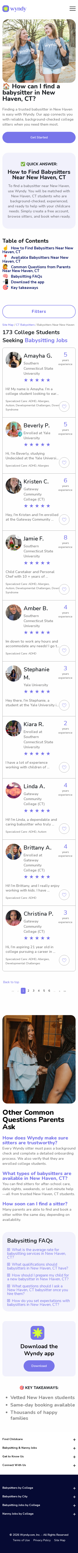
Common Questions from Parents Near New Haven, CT (36, 268)
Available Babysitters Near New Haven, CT (35, 259)
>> (65, 991)
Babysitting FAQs (22, 276)
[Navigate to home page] (14, 8)
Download (39, 1366)
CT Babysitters (25, 325)
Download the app (23, 282)
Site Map (8, 325)
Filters (39, 311)
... (54, 991)
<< (13, 991)
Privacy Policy (42, 1540)
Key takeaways (20, 288)
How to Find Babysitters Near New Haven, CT (37, 250)
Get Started (39, 137)
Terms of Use (21, 1540)
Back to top (11, 982)
